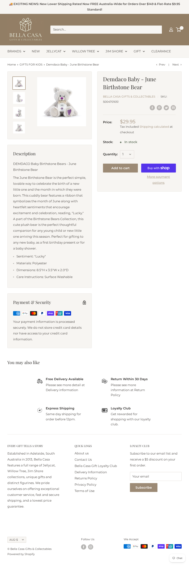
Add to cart (120, 168)
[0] (178, 29)
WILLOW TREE (83, 51)
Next (175, 64)
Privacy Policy (85, 484)
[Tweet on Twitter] (166, 108)
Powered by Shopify (21, 554)
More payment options (158, 180)
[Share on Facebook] (152, 108)
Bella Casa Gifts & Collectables (129, 96)
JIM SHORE (114, 51)
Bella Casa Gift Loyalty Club (96, 466)
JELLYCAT (53, 51)
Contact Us (83, 459)
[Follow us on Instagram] (90, 547)
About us (82, 453)
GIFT (137, 51)
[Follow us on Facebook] (83, 547)
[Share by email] (173, 108)
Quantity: (110, 154)
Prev (162, 64)
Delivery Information (91, 472)
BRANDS (14, 51)
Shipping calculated (154, 126)
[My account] (171, 30)
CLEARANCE (161, 51)
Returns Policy (86, 478)
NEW (36, 51)
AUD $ (13, 539)
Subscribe (143, 487)
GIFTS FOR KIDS (31, 64)
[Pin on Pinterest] (159, 108)
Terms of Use (84, 491)
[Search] (157, 30)
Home (11, 64)
